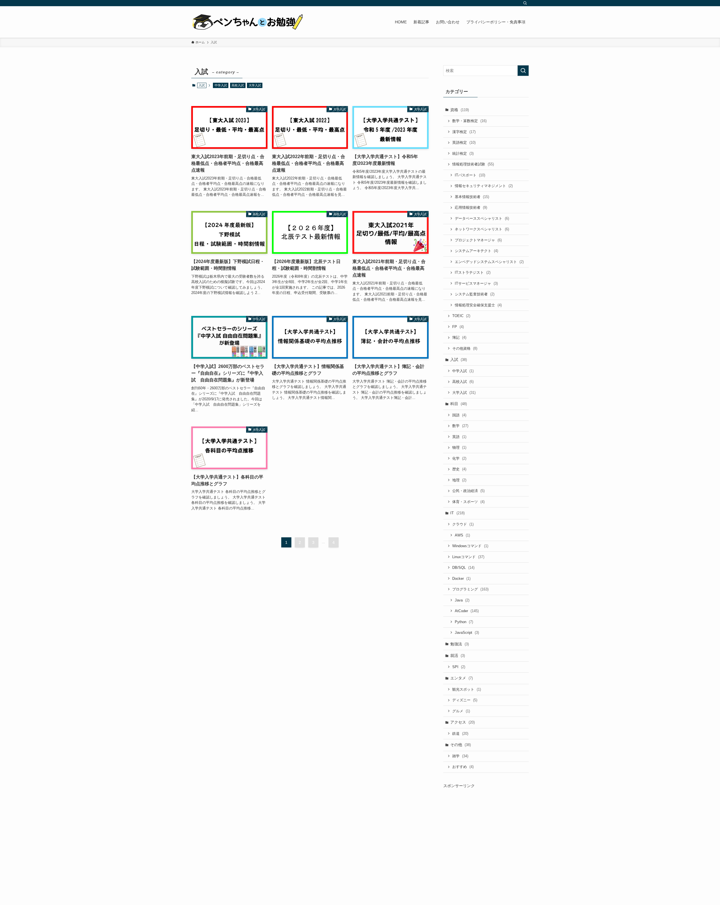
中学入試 (221, 85)
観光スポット (466, 689)
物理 (459, 447)
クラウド (463, 524)
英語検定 (464, 142)
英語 (459, 437)
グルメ (461, 711)
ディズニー (464, 700)
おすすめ (463, 767)
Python (464, 622)
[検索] (525, 3)
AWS (462, 535)
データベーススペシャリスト (482, 218)
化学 (459, 458)
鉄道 (460, 733)
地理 (459, 480)
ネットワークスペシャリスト (482, 229)
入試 (458, 359)
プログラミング (470, 589)
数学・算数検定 (469, 121)
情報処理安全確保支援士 (478, 305)
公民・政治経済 (468, 491)
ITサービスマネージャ (476, 283)
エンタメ (461, 678)
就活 (457, 655)
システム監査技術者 (474, 294)
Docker (461, 578)
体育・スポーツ (468, 502)
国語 (459, 415)
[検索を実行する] (523, 70)
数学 (460, 426)
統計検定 (463, 153)
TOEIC (461, 316)
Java (462, 600)
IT (457, 513)
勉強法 (459, 644)
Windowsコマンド (470, 546)
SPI (458, 667)
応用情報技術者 (471, 207)
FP (458, 327)
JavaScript (467, 632)
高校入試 (237, 85)
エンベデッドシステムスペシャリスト (489, 262)
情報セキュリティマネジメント (484, 186)
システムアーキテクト (476, 251)
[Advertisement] (486, 836)
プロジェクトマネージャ (478, 240)
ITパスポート (470, 175)
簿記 (459, 337)
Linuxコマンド (468, 557)
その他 (460, 744)
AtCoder (467, 611)
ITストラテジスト (472, 272)
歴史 (459, 469)
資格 (459, 109)
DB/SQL (463, 567)
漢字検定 (464, 132)
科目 (458, 403)
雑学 (460, 756)
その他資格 (464, 348)
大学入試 (255, 85)
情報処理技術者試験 (473, 164)
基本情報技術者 (472, 197)
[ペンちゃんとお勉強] (247, 22)
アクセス (462, 722)
